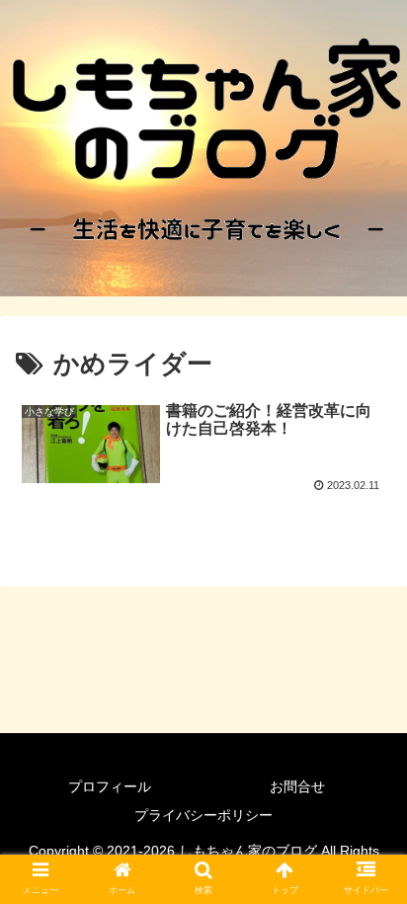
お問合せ (297, 786)
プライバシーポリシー (203, 815)
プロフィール (109, 786)
